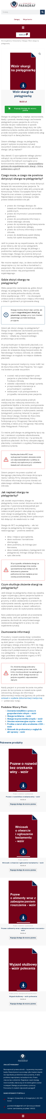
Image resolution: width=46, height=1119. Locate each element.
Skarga (24, 41)
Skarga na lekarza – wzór (19, 716)
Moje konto (27, 19)
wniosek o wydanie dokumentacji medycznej (21, 698)
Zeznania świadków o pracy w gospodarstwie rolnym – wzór (21, 712)
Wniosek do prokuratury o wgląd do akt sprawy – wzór (24, 730)
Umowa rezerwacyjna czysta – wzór (24, 721)
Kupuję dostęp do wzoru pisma (23, 804)
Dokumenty (17, 41)
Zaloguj (17, 19)
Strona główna (6, 41)
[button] (23, 28)
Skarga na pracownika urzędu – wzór (25, 718)
